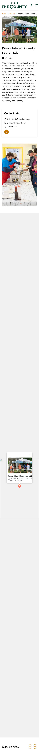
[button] (19, 486)
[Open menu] (36, 5)
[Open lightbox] (34, 147)
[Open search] (31, 5)
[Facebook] (6, 132)
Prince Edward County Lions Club (21, 476)
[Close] (29, 455)
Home (4, 13)
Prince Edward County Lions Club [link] (27, 13)
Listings (12, 13)
